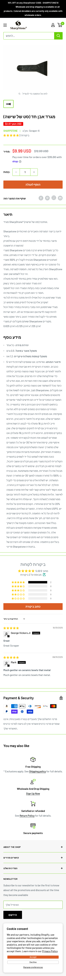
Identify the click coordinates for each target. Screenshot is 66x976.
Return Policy (27, 815)
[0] (60, 25)
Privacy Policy (50, 951)
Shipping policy (37, 771)
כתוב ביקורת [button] (33, 606)
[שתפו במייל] (60, 197)
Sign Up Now (33, 793)
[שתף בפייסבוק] (41, 197)
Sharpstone (10, 130)
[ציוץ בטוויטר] (53, 198)
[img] (11, 628)
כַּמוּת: (6, 171)
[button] (11, 135)
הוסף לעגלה (33, 184)
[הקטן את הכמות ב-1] (16, 172)
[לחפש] (58, 36)
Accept (33, 957)
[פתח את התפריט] (5, 25)
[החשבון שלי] (53, 25)
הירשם (12, 914)
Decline (33, 962)
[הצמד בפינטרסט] (47, 197)
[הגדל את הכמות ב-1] (34, 172)
